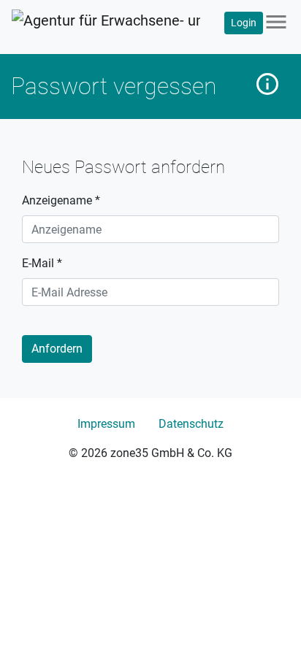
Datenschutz (191, 424)
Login (243, 22)
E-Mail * (42, 263)
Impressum (106, 424)
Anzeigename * (61, 200)
